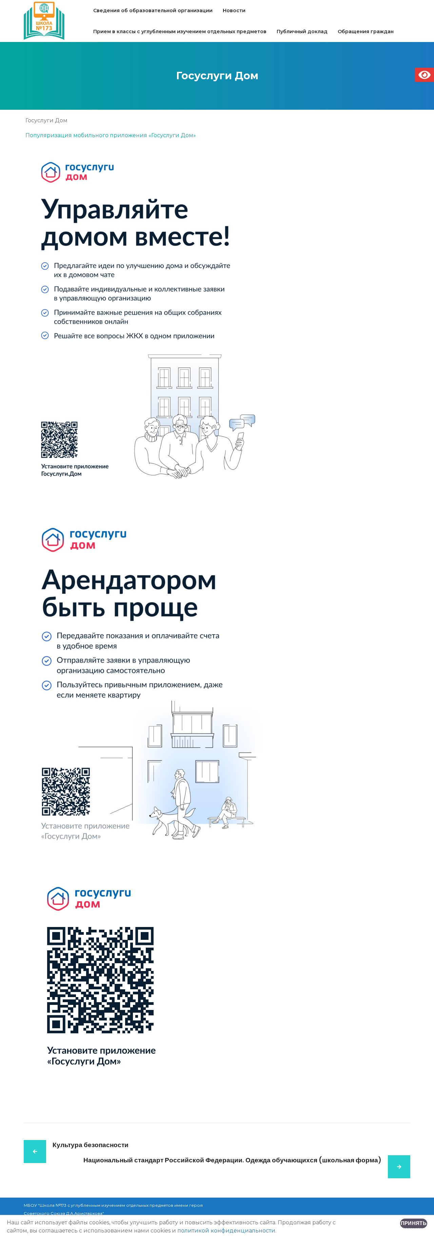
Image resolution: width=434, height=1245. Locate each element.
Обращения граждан (366, 31)
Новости (234, 10)
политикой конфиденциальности (226, 1230)
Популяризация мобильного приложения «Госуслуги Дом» (110, 135)
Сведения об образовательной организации (153, 10)
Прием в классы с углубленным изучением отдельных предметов (180, 31)
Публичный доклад (302, 31)
